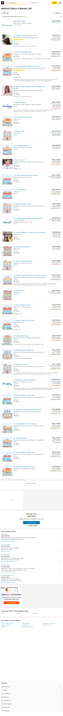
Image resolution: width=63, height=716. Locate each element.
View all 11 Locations (55, 132)
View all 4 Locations (55, 103)
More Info (20, 25)
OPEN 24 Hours (23, 16)
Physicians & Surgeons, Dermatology (29, 425)
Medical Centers (39, 90)
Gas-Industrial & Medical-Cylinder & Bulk (45, 440)
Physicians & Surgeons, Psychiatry (29, 206)
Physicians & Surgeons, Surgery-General (30, 162)
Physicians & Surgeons (26, 23)
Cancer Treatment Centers (7, 623)
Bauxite (18, 613)
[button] (60, 2)
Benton (10, 479)
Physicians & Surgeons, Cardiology (29, 338)
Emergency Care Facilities (49, 623)
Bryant (2, 613)
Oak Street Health (19, 21)
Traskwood (35, 613)
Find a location (57, 22)
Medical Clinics (17, 23)
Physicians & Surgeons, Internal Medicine (30, 397)
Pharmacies (38, 104)
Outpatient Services (6, 625)
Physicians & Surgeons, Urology (28, 366)
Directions (8, 540)
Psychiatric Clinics (47, 625)
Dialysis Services (29, 307)
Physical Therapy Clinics (28, 626)
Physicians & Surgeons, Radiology (37, 277)
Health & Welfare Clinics (18, 558)
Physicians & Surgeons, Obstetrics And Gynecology (33, 68)
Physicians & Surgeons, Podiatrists (29, 454)
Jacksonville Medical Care (7, 575)
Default (58, 13)
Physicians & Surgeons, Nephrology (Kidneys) (31, 352)
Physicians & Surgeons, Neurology (33, 54)
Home (2, 479)
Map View (6, 13)
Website (15, 25)
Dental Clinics (25, 625)
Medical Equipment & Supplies (28, 104)
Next (40, 486)
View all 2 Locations (55, 381)
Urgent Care (4, 626)
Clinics (36, 37)
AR (6, 479)
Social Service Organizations (27, 37)
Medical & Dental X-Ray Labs (28, 90)
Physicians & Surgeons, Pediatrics (28, 537)
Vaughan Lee (4, 534)
